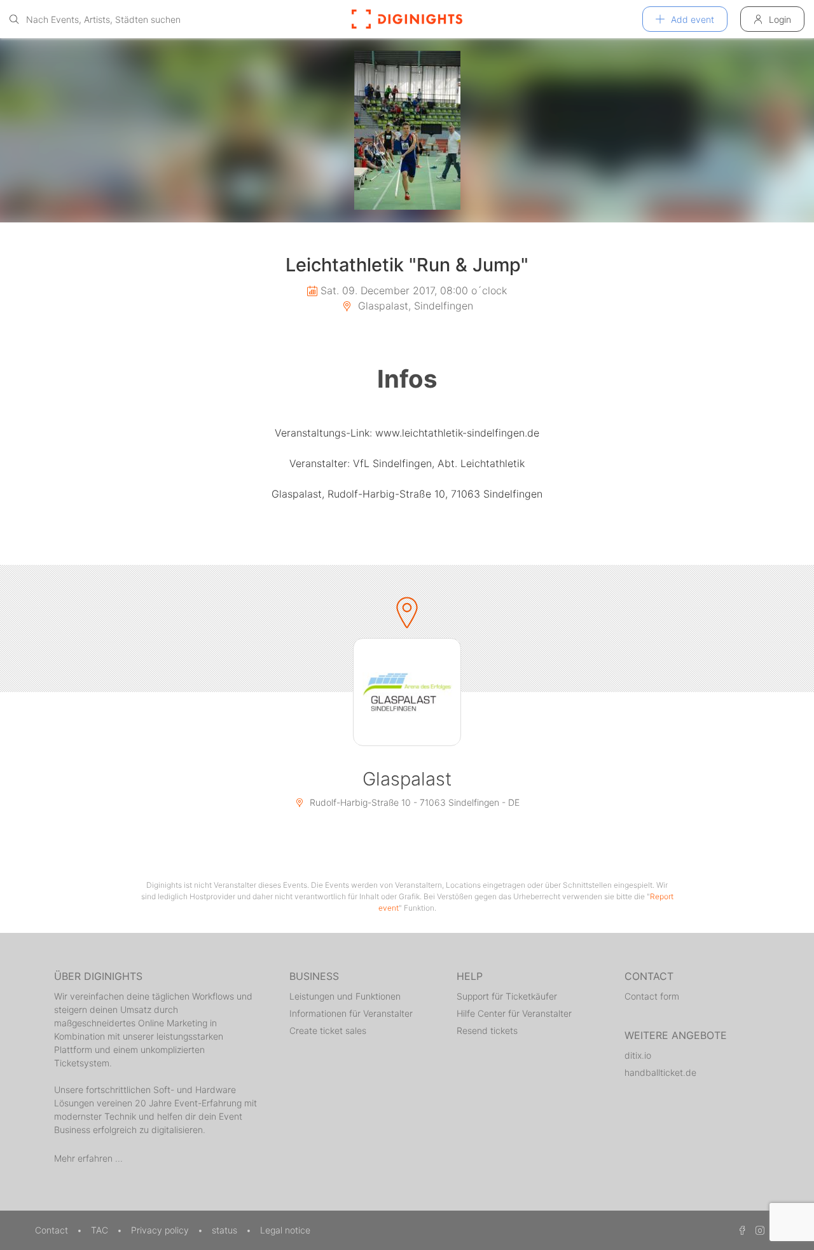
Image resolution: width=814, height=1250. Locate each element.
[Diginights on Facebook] (740, 1230)
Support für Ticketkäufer (507, 996)
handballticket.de (660, 1072)
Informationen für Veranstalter (351, 1013)
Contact (53, 1230)
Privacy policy (161, 1230)
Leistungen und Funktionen (345, 996)
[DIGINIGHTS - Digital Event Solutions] (407, 19)
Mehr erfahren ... (88, 1158)
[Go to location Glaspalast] (407, 692)
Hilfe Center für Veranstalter (514, 1013)
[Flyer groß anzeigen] (407, 130)
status (226, 1230)
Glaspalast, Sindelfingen (414, 305)
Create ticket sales (327, 1030)
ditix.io (637, 1055)
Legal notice (285, 1230)
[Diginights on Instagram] (758, 1230)
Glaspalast (407, 779)
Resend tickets (487, 1030)
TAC (101, 1230)
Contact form (651, 996)
